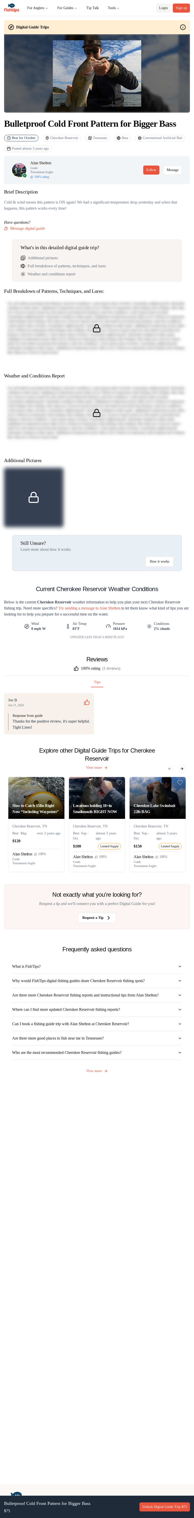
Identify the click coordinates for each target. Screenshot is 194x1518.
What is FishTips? (26, 966)
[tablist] (97, 683)
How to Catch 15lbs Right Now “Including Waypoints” (35, 808)
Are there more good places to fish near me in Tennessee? (58, 1038)
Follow (151, 170)
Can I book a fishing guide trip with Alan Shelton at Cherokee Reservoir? (70, 1024)
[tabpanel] (97, 713)
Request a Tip (93, 918)
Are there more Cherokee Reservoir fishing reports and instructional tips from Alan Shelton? (85, 995)
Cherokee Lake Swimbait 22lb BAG (154, 808)
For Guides (65, 8)
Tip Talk (92, 8)
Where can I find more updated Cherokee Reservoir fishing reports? (66, 1009)
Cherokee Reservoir (64, 138)
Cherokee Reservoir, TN (29, 826)
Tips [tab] (97, 682)
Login (163, 8)
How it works (159, 561)
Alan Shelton (40, 163)
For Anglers (35, 8)
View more (94, 767)
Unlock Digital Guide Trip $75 (164, 1507)
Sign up (181, 8)
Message (173, 170)
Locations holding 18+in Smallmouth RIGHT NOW (95, 808)
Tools (112, 8)
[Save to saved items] (59, 783)
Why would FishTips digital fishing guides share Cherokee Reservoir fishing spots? (78, 981)
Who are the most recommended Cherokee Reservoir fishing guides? (67, 1052)
